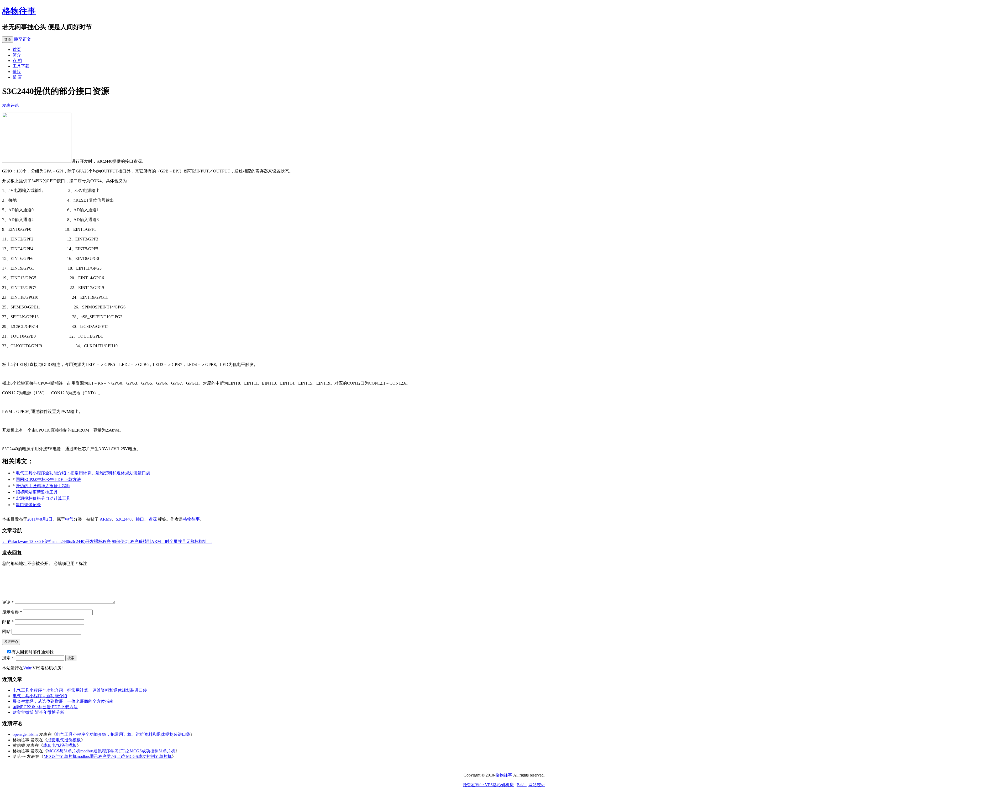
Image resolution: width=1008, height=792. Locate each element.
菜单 (7, 39)
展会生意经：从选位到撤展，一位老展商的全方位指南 (63, 701)
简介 (17, 55)
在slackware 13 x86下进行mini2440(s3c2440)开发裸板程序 (56, 541)
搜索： (8, 657)
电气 (69, 519)
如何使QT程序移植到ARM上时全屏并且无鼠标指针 (162, 541)
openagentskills (25, 734)
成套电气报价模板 (64, 740)
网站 (6, 631)
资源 (152, 519)
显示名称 (12, 612)
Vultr (27, 668)
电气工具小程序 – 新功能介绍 (40, 696)
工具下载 (21, 66)
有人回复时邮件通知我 (33, 652)
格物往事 (19, 11)
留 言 (17, 77)
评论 (8, 602)
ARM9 (106, 519)
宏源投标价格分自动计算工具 (43, 498)
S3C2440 (124, 519)
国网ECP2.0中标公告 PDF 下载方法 (48, 479)
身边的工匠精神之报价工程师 (43, 486)
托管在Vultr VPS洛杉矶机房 (488, 785)
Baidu (522, 785)
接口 (140, 519)
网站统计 (536, 785)
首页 (17, 49)
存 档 (17, 60)
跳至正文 (22, 39)
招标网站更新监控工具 (37, 492)
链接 (17, 71)
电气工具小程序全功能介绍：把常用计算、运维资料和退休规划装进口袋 (83, 473)
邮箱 (8, 622)
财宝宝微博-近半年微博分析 (38, 712)
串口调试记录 (28, 504)
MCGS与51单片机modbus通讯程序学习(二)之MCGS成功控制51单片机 (111, 751)
